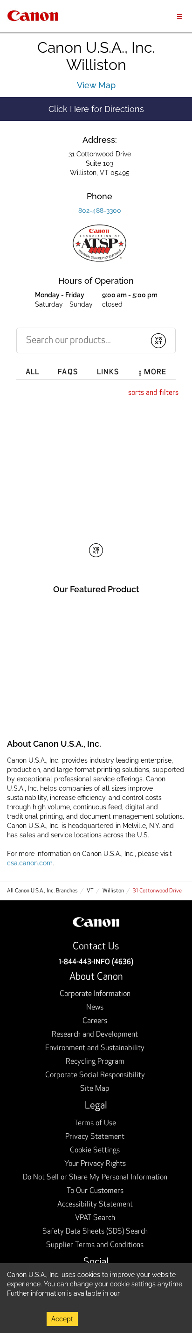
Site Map (95, 1089)
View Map (96, 85)
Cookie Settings (95, 1150)
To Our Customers (95, 1191)
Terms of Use (95, 1123)
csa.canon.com (30, 863)
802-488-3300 (99, 210)
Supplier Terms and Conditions (95, 1245)
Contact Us (96, 947)
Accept (62, 1319)
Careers (94, 1021)
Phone (99, 196)
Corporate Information (95, 994)
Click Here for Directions (120, 109)
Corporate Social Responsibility (95, 1075)
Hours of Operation (96, 281)
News (94, 1007)
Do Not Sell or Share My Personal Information (95, 1177)
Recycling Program (95, 1062)
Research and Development (95, 1034)
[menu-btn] (179, 15)
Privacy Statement (94, 1137)
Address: (99, 140)
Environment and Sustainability (94, 1048)
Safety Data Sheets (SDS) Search (95, 1231)
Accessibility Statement (95, 1204)
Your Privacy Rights (95, 1164)
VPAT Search (95, 1218)
